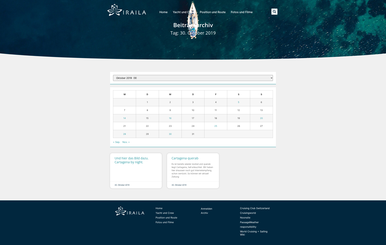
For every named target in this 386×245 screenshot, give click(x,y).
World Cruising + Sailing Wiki (253, 233)
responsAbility (248, 226)
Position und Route (213, 12)
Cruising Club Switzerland (255, 208)
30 (170, 134)
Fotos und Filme (242, 12)
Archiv (204, 212)
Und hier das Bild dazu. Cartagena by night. (132, 160)
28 (124, 134)
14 (124, 118)
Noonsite (245, 217)
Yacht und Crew (184, 12)
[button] (274, 12)
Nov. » (126, 142)
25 (215, 126)
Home (163, 12)
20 (261, 118)
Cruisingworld (248, 212)
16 (170, 118)
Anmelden (206, 208)
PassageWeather (249, 222)
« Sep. (116, 142)
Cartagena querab (185, 158)
